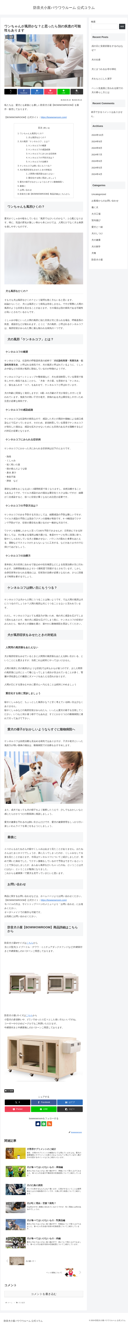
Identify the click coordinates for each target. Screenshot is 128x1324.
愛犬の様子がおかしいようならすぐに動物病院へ (42, 182)
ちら (30, 1015)
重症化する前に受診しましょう (42, 178)
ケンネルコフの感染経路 (39, 149)
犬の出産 (96, 59)
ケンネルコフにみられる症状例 (42, 153)
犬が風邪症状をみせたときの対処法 (36, 170)
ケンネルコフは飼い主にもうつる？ (36, 166)
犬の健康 (10, 1091)
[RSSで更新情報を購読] (49, 1123)
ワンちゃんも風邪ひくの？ (32, 133)
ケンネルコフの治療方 (38, 161)
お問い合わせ (26, 190)
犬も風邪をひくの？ (37, 137)
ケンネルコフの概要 (37, 145)
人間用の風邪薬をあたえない (41, 174)
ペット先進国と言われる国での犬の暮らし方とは (107, 90)
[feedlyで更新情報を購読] (43, 1123)
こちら (29, 943)
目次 (40, 128)
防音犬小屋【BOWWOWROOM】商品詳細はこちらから (45, 194)
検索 (93, 21)
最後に (23, 186)
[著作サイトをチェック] (38, 1123)
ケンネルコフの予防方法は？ (41, 157)
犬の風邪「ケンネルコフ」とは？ (35, 141)
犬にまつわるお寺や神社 (104, 69)
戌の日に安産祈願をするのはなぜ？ (107, 48)
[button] (76, 91)
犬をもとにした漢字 (102, 78)
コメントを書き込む (44, 1294)
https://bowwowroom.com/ (54, 117)
